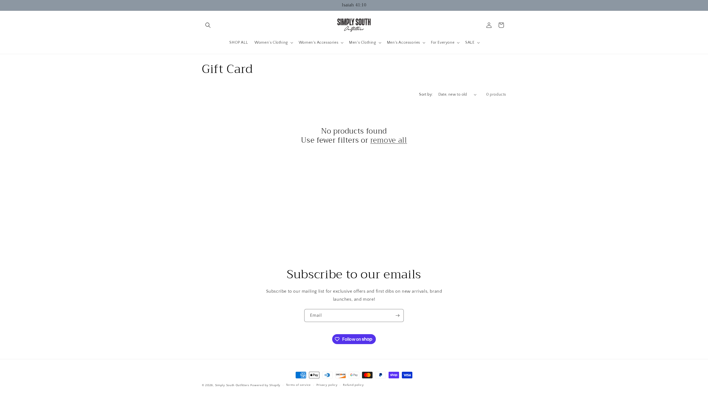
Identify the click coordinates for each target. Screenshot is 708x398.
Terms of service (298, 385)
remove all (388, 140)
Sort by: (426, 94)
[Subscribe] (397, 315)
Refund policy (353, 385)
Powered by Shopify (265, 385)
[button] (208, 25)
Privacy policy (327, 385)
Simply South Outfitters (232, 385)
